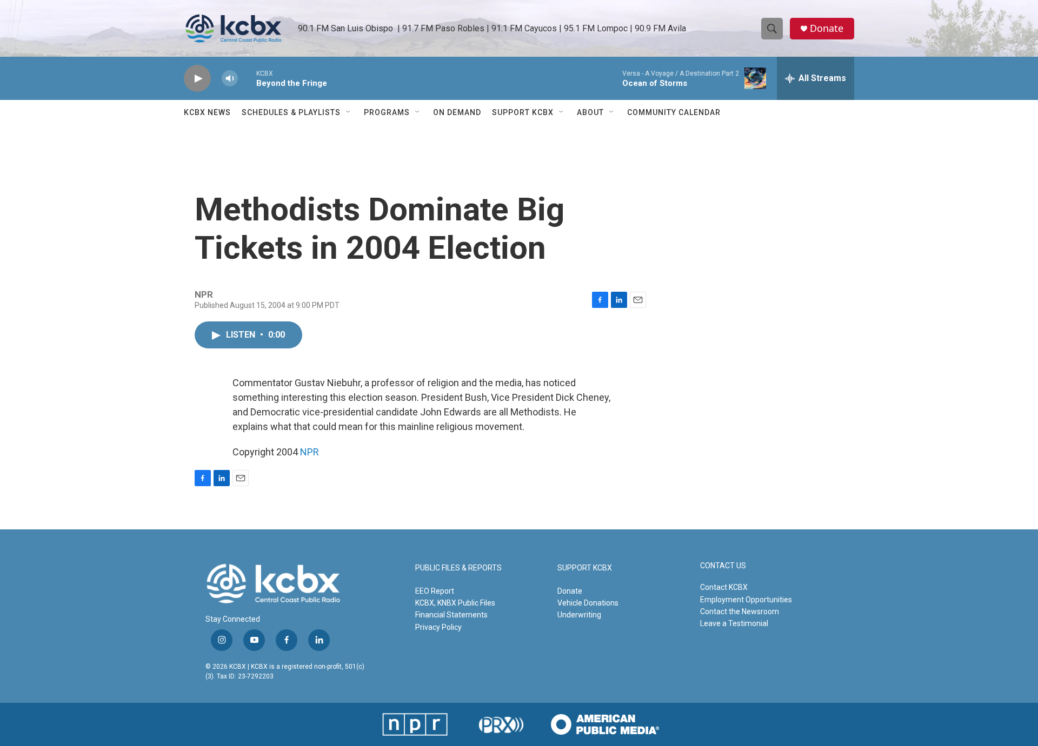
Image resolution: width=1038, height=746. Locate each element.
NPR (309, 452)
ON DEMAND (457, 112)
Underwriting (579, 614)
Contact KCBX (724, 587)
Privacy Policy (438, 627)
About (590, 112)
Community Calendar (674, 112)
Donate (826, 28)
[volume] (230, 78)
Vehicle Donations (587, 603)
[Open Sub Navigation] (348, 112)
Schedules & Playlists (291, 112)
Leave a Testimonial (734, 623)
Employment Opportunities (746, 599)
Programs (387, 112)
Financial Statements (451, 614)
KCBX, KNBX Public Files (455, 603)
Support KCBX (523, 112)
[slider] (247, 78)
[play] (197, 78)
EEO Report (434, 591)
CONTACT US (723, 566)
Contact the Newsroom (739, 611)
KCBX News (207, 112)
